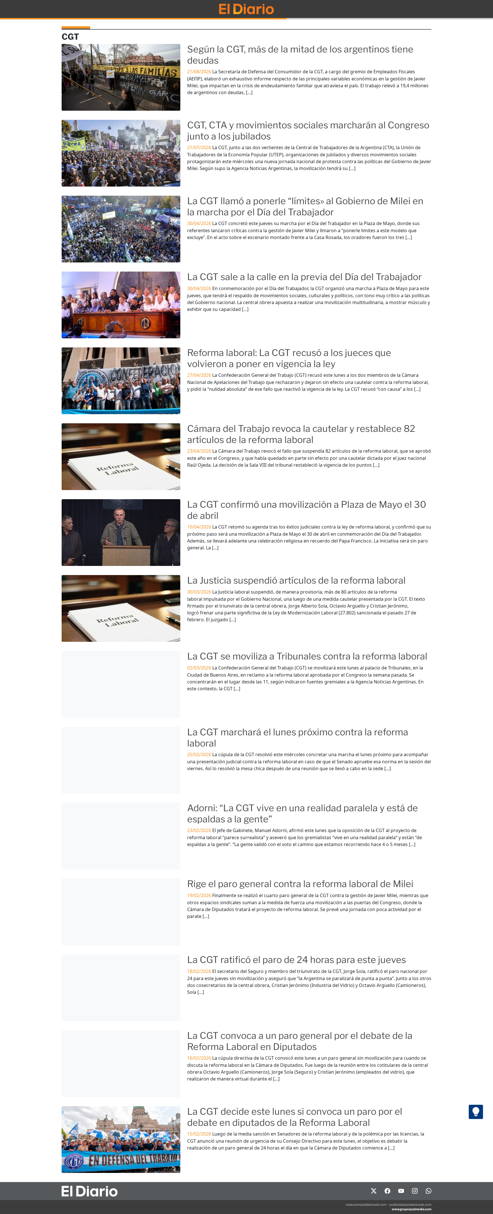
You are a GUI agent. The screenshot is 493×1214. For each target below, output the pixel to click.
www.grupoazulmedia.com (411, 1209)
